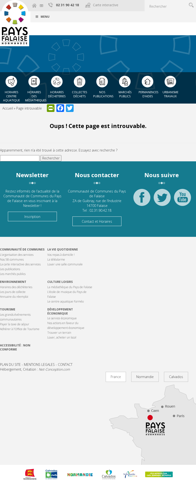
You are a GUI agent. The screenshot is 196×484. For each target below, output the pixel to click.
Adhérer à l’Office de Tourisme (19, 329)
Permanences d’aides (148, 94)
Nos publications (103, 94)
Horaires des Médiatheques (35, 95)
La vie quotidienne (62, 249)
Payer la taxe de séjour (14, 324)
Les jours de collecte (13, 292)
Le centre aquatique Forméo (65, 301)
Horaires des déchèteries (16, 287)
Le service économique (62, 318)
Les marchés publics (13, 274)
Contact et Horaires (97, 221)
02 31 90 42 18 (67, 5)
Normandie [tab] (145, 376)
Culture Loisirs (60, 282)
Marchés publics (125, 94)
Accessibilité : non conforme (15, 347)
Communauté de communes (22, 249)
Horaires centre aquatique (11, 95)
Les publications (10, 269)
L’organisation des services (16, 255)
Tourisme (7, 309)
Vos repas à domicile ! (61, 255)
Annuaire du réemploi (14, 297)
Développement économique (60, 311)
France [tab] (116, 376)
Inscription (32, 216)
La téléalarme (56, 259)
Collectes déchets (79, 94)
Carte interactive (105, 5)
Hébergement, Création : (35, 369)
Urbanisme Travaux (170, 94)
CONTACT (65, 364)
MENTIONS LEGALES (39, 364)
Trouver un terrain (59, 333)
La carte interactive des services (20, 264)
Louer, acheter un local (61, 337)
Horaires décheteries (56, 94)
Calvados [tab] (176, 376)
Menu (45, 17)
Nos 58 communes (12, 259)
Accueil (7, 108)
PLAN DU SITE (10, 364)
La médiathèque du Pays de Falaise (69, 287)
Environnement (13, 282)
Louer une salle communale (65, 264)
